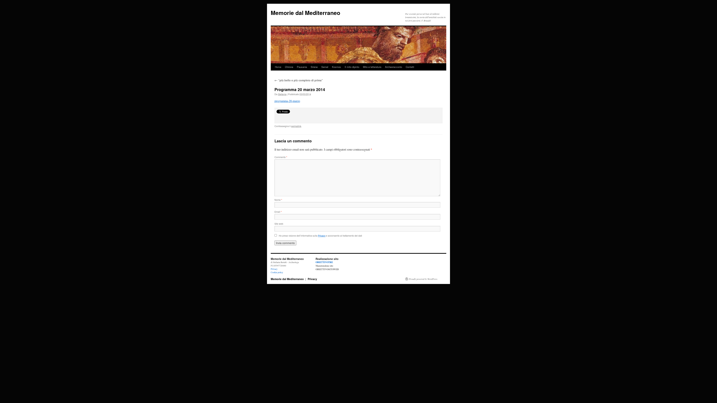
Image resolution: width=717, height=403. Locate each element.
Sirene (314, 67)
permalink (296, 126)
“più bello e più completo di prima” (298, 80)
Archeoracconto (393, 67)
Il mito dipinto (352, 67)
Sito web (278, 223)
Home (278, 67)
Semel (324, 67)
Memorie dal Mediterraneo (305, 13)
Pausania (302, 67)
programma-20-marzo (287, 101)
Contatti (410, 67)
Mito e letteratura (372, 67)
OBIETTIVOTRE (324, 262)
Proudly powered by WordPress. (423, 278)
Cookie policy (277, 272)
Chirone (289, 67)
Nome (278, 199)
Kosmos (336, 67)
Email (278, 211)
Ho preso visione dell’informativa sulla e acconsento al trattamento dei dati (320, 235)
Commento (280, 157)
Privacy (274, 268)
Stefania (282, 94)
